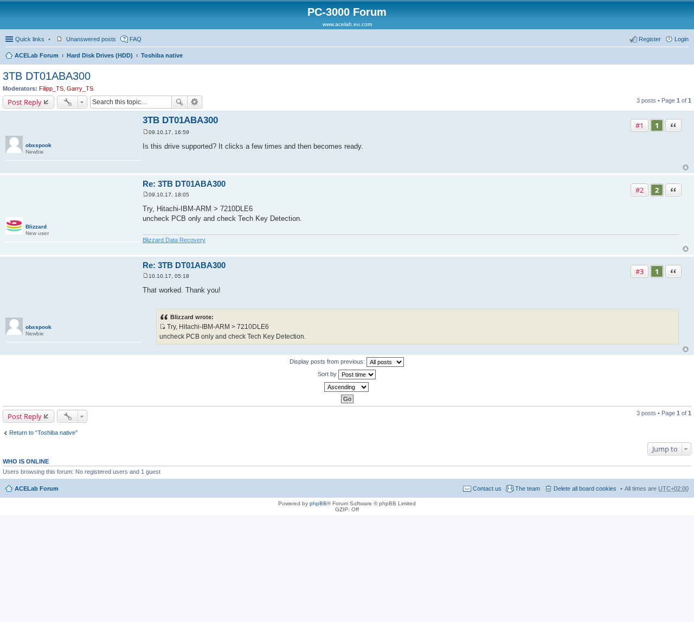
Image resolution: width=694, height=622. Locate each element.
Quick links (29, 39)
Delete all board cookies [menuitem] (585, 488)
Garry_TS (80, 88)
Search (179, 102)
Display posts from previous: (328, 361)
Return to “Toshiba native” (43, 432)
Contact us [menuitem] (487, 488)
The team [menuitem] (527, 488)
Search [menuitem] (684, 56)
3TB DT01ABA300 (47, 76)
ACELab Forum (37, 55)
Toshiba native (162, 55)
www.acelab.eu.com (347, 24)
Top (686, 167)
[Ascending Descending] (347, 387)
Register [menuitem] (650, 39)
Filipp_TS (51, 88)
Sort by (328, 374)
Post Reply (25, 102)
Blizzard (36, 227)
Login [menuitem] (681, 39)
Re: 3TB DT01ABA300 (184, 183)
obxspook (38, 145)
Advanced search (195, 102)
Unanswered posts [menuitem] (91, 39)
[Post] (146, 132)
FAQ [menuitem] (136, 39)
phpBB (318, 503)
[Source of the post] (162, 327)
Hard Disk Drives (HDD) (100, 55)
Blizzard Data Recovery (174, 240)
